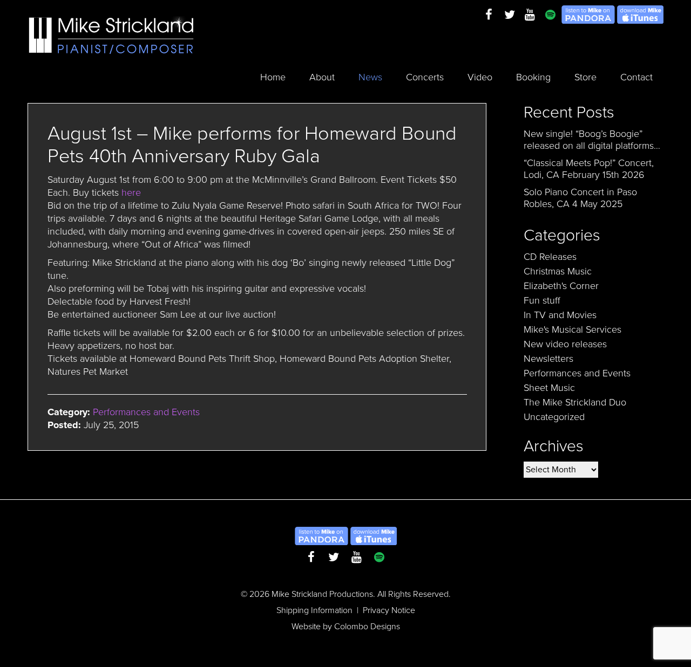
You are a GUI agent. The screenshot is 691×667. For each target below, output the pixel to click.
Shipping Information (314, 610)
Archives (554, 446)
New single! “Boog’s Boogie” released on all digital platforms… (592, 140)
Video (480, 77)
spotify (550, 15)
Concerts (425, 77)
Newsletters (548, 359)
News (370, 77)
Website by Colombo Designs (346, 626)
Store (585, 77)
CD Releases (550, 257)
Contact (636, 77)
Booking (533, 77)
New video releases (565, 344)
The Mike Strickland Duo (575, 402)
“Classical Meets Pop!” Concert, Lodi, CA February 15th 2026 (589, 169)
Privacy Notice (389, 610)
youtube (530, 15)
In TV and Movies (560, 315)
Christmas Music (558, 271)
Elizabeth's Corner (561, 286)
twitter (509, 15)
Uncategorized (554, 417)
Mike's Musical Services (572, 329)
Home (273, 77)
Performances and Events (146, 412)
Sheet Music (549, 388)
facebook (489, 15)
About (322, 77)
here (131, 192)
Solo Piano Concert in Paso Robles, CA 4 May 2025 (580, 198)
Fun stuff (542, 300)
